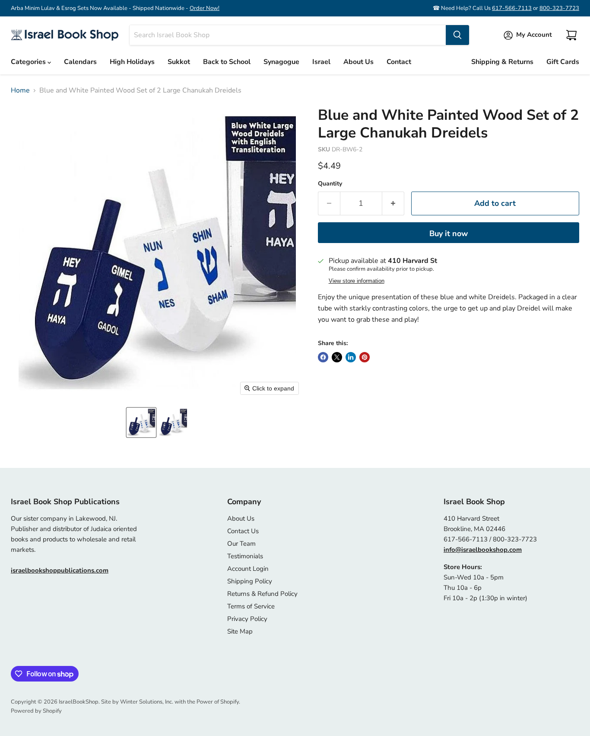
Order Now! (204, 8)
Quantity (330, 183)
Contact (399, 62)
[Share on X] (337, 357)
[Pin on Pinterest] (364, 357)
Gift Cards (562, 62)
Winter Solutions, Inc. (146, 702)
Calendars (80, 62)
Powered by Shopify (36, 711)
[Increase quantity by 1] (393, 203)
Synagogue (281, 62)
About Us (358, 62)
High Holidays (132, 62)
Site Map (240, 631)
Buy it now (448, 233)
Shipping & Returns (502, 62)
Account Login (248, 568)
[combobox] (288, 35)
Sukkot (179, 62)
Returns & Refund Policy (262, 593)
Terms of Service (251, 606)
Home (20, 90)
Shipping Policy (249, 581)
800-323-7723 (559, 8)
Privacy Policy (247, 618)
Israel (321, 62)
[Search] (457, 35)
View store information (356, 281)
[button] (141, 422)
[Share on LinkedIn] (351, 357)
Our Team (241, 543)
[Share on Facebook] (323, 357)
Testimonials (245, 556)
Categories (29, 62)
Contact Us (243, 531)
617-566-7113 (512, 8)
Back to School (227, 62)
